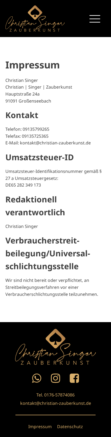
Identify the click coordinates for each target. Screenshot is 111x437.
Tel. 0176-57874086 (55, 395)
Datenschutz (70, 426)
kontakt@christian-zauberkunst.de (55, 403)
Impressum (40, 426)
